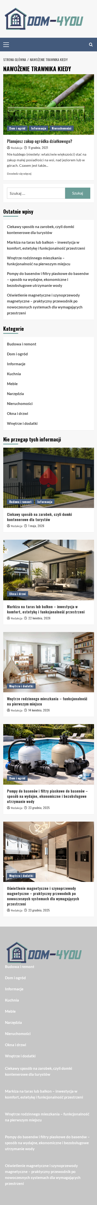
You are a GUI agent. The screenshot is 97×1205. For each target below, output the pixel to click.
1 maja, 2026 (36, 526)
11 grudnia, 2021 (38, 147)
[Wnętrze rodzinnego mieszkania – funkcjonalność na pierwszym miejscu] (48, 662)
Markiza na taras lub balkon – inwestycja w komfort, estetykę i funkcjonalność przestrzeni (46, 245)
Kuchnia (14, 373)
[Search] (91, 44)
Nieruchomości (61, 128)
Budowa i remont (21, 344)
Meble (12, 383)
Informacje (38, 128)
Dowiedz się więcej (19, 173)
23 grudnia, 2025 (39, 807)
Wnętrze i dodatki (22, 423)
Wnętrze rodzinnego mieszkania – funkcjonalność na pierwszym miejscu (38, 261)
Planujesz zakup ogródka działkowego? (39, 141)
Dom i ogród (17, 128)
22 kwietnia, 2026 (39, 618)
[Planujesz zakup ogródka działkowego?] (48, 104)
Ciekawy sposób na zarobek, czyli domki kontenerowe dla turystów (40, 229)
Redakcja (16, 148)
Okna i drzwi (17, 413)
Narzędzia (15, 393)
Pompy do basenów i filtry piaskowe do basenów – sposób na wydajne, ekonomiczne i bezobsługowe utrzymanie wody (48, 279)
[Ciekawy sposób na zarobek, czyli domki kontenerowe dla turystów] (48, 478)
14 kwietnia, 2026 (39, 710)
